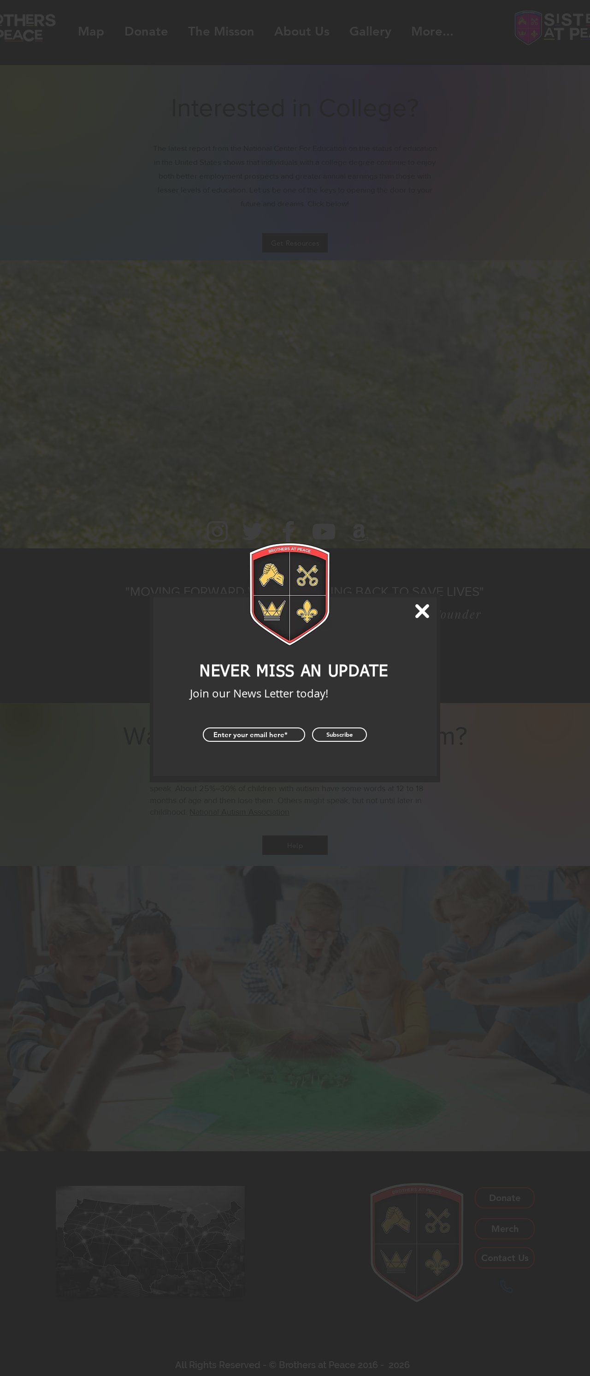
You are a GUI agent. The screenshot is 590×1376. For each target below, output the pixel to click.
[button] (422, 611)
